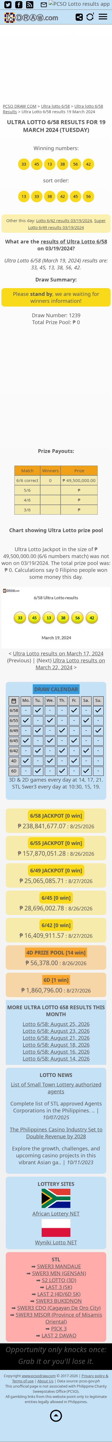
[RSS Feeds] (29, 6)
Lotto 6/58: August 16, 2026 (56, 1051)
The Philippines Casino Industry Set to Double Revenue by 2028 (56, 1133)
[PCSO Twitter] (8, 6)
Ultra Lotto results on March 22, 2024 (70, 664)
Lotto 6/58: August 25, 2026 (56, 1023)
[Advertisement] (56, 64)
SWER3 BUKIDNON (59, 1300)
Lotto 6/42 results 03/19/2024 (64, 220)
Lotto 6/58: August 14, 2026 (56, 1058)
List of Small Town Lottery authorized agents (56, 1088)
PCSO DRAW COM (19, 106)
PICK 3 (59, 1328)
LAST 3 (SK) (59, 1287)
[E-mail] (44, 5)
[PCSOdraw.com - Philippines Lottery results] (33, 20)
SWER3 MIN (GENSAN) (59, 1273)
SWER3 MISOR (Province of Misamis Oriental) (59, 1318)
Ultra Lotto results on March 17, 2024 (58, 653)
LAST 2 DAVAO (59, 1335)
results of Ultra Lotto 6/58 (74, 241)
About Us (45, 1381)
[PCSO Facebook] (19, 6)
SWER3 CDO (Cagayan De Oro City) (59, 1307)
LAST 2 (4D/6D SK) (58, 1293)
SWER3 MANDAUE (59, 1266)
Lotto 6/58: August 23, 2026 (56, 1030)
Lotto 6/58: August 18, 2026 (56, 1044)
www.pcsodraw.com (39, 1375)
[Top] (56, 1421)
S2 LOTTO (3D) (59, 1280)
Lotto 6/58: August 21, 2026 (56, 1037)
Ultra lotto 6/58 (55, 106)
